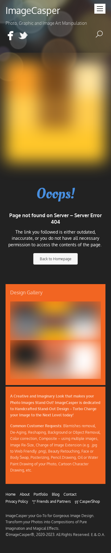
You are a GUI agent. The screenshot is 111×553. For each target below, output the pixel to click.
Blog (56, 494)
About (25, 494)
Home (11, 494)
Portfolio (41, 494)
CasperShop (89, 501)
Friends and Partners (53, 501)
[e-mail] (36, 36)
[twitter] (23, 36)
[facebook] (10, 36)
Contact (70, 494)
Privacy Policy (17, 501)
